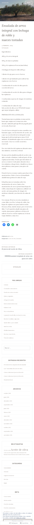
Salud (5, 483)
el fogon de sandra (9, 300)
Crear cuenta (7, 496)
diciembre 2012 (8, 420)
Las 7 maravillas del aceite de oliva (13, 368)
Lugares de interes (9, 475)
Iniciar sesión (7, 500)
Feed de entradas (8, 504)
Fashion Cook (7, 307)
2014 (5, 450)
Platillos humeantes (9, 330)
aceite (9, 450)
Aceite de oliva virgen (8, 452)
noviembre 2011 (8, 435)
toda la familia (18, 454)
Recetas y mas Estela (9, 334)
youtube (27, 454)
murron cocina (8, 326)
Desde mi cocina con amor (11, 292)
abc (7, 450)
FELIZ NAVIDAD (8, 380)
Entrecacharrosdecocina (10, 304)
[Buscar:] (17, 348)
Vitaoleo (5, 2)
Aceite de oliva (12, 238)
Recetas (11, 236)
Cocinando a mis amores (10, 288)
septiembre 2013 (8, 405)
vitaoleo (5, 48)
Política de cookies (20, 518)
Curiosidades (7, 468)
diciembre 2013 (8, 401)
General (9, 454)
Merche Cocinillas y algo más (11, 319)
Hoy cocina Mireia (9, 311)
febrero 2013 (7, 412)
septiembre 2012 (8, 431)
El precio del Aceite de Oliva (12, 248)
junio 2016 (6, 397)
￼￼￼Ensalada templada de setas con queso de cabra (18, 256)
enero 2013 (7, 416)
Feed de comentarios (9, 508)
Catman (6, 285)
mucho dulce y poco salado (11, 322)
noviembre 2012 (8, 423)
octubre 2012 (7, 427)
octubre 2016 (7, 393)
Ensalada (18, 238)
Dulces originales (8, 296)
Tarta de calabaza (8, 338)
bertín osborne (17, 452)
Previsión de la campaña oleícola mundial (15, 364)
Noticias (13, 454)
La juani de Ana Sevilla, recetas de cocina (15, 315)
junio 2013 (6, 408)
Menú (29, 2)
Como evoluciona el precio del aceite (13, 372)
